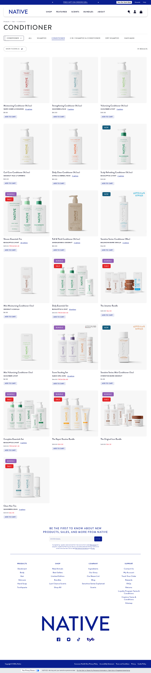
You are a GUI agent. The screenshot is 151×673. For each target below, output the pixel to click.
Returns (128, 587)
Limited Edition (58, 576)
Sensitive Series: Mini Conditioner (117, 372)
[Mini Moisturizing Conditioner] (27, 280)
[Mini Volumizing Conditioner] (27, 347)
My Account (129, 572)
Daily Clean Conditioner (66, 172)
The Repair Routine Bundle (63, 439)
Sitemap (128, 603)
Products (7, 22)
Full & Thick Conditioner (66, 239)
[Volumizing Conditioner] (124, 80)
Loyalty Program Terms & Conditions (129, 592)
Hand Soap (22, 584)
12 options (28, 109)
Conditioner (58, 38)
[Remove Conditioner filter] (21, 38)
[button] (129, 12)
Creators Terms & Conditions (129, 598)
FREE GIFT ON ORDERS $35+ (75, 2)
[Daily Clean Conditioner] (75, 147)
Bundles (57, 580)
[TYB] (90, 640)
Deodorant (22, 569)
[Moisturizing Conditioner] (27, 80)
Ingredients (93, 569)
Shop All (57, 587)
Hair (22, 576)
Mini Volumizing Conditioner (18, 372)
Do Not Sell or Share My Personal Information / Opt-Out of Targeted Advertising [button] (103, 670)
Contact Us (129, 569)
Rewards (128, 580)
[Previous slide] (52, 2)
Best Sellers (58, 572)
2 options (121, 176)
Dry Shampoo (112, 38)
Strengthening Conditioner (67, 105)
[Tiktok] (79, 640)
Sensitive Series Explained (93, 584)
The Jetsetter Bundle (109, 305)
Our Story (93, 572)
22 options (24, 243)
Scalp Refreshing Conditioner (116, 172)
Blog (93, 580)
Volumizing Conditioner (114, 105)
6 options (24, 443)
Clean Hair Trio (10, 505)
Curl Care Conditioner (17, 172)
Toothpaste (22, 587)
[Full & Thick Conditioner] (75, 213)
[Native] (18, 12)
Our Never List (93, 576)
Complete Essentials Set (14, 439)
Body (22, 572)
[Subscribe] (98, 538)
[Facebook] (59, 640)
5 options (71, 109)
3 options (120, 109)
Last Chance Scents (57, 584)
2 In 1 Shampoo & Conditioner (85, 38)
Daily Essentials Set (60, 305)
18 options (72, 309)
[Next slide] (98, 2)
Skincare (22, 580)
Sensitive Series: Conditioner (115, 239)
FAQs (128, 584)
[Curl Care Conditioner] (27, 147)
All (30, 38)
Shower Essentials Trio (13, 239)
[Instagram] (69, 640)
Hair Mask (129, 38)
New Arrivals (57, 569)
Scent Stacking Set (60, 372)
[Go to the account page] (135, 12)
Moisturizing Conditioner (18, 105)
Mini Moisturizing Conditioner (19, 305)
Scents (93, 587)
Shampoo (41, 38)
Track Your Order (129, 576)
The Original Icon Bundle (111, 439)
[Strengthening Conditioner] (75, 80)
